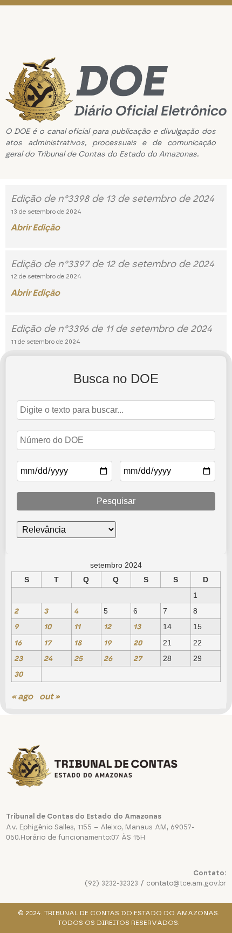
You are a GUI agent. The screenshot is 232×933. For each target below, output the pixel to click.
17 (47, 643)
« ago (22, 696)
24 (48, 658)
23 (18, 658)
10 (47, 626)
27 (137, 658)
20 (137, 643)
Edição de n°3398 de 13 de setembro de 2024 (112, 199)
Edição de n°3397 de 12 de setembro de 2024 (112, 264)
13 (137, 626)
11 (77, 626)
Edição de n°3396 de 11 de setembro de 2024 (111, 329)
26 (108, 658)
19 (107, 643)
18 (77, 643)
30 (18, 674)
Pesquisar (116, 501)
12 (107, 626)
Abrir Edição (35, 227)
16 (18, 643)
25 (78, 658)
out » (49, 696)
